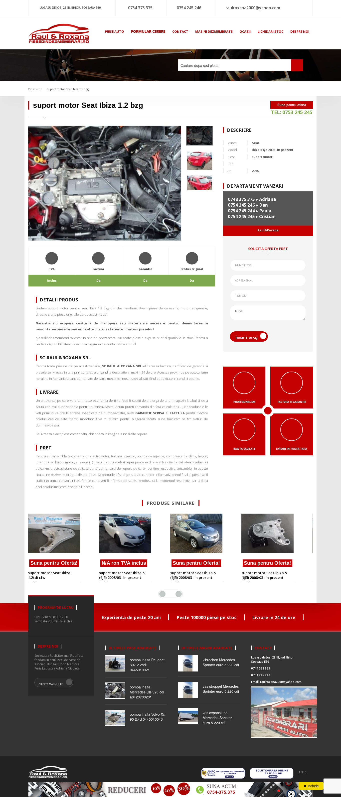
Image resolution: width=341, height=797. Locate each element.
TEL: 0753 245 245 (291, 112)
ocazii (245, 31)
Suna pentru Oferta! (135, 563)
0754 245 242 (260, 675)
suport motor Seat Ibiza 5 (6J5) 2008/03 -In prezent (60, 575)
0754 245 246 (189, 7)
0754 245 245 (241, 216)
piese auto (114, 31)
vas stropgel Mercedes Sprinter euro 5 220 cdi (221, 689)
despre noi (299, 31)
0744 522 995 (260, 668)
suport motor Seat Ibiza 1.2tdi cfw (272, 575)
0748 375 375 (241, 199)
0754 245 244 (241, 211)
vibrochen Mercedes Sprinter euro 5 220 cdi (221, 662)
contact (180, 31)
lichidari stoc (270, 31)
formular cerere (148, 31)
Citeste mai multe (50, 684)
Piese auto (35, 89)
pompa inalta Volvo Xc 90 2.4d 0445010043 (147, 717)
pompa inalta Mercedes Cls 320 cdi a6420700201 (147, 691)
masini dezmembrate (213, 31)
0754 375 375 (140, 7)
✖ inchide (311, 785)
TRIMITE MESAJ (246, 338)
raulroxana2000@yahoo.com (252, 7)
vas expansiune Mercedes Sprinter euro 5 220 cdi (217, 717)
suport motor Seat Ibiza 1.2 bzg (68, 89)
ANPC (303, 772)
